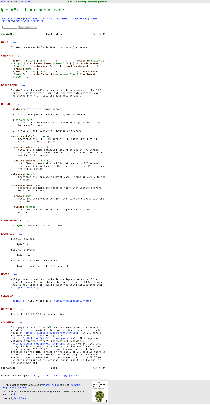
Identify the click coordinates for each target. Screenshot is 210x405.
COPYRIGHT (22, 21)
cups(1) (34, 375)
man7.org (5, 1)
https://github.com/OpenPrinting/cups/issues (43, 338)
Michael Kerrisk (51, 385)
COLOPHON (37, 21)
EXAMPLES (81, 18)
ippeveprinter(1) (26, 287)
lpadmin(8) (18, 300)
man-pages (25, 1)
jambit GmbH (20, 398)
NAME (5, 18)
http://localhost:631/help (72, 300)
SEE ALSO (8, 21)
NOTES (93, 18)
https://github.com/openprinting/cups (51, 332)
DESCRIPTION (32, 18)
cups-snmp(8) (60, 375)
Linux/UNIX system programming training (86, 1)
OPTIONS (47, 18)
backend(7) (45, 375)
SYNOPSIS (17, 18)
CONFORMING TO (63, 18)
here (16, 394)
